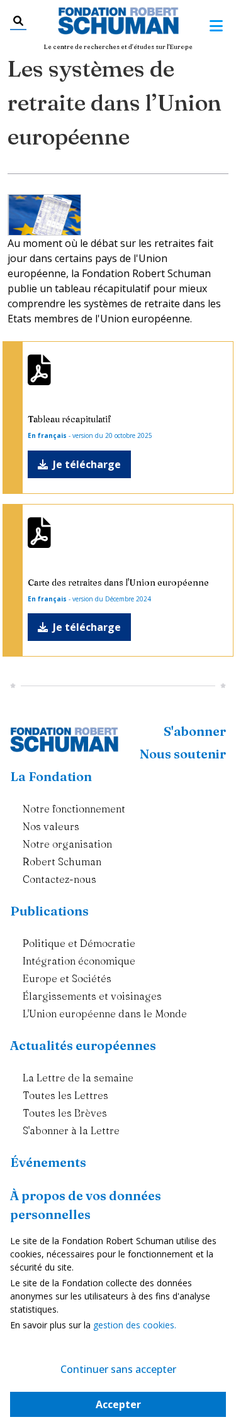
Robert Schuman (62, 861)
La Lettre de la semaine (78, 1077)
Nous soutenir (183, 754)
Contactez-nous (59, 879)
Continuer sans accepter (118, 1369)
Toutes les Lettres (65, 1095)
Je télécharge (87, 464)
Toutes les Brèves (65, 1113)
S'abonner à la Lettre (71, 1130)
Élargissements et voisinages (92, 996)
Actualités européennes (83, 1045)
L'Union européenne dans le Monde (105, 1013)
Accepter (118, 1404)
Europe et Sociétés (67, 978)
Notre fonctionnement (74, 808)
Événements (48, 1162)
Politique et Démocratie (79, 943)
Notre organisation (67, 844)
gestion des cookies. (134, 1325)
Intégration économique (79, 960)
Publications (49, 911)
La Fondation (51, 776)
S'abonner (195, 731)
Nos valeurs (51, 826)
